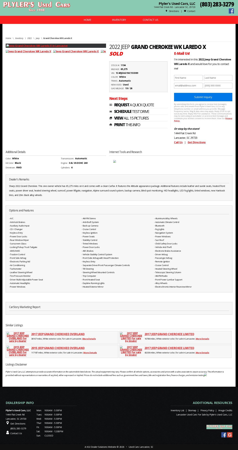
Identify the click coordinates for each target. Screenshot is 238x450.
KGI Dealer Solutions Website (101, 446)
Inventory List (177, 410)
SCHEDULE (129, 112)
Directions (172, 11)
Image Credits (225, 410)
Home (87, 20)
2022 (29, 38)
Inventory (119, 20)
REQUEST (131, 105)
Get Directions (197, 142)
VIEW (129, 118)
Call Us (178, 142)
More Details (89, 338)
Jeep (38, 38)
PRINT (124, 125)
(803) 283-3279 (217, 4)
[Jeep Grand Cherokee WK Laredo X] (29, 51)
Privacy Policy (207, 410)
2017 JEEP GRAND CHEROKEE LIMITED (169, 334)
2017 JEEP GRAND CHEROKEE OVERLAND (58, 334)
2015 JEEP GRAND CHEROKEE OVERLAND (58, 348)
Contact (189, 11)
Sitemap (192, 410)
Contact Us (150, 20)
